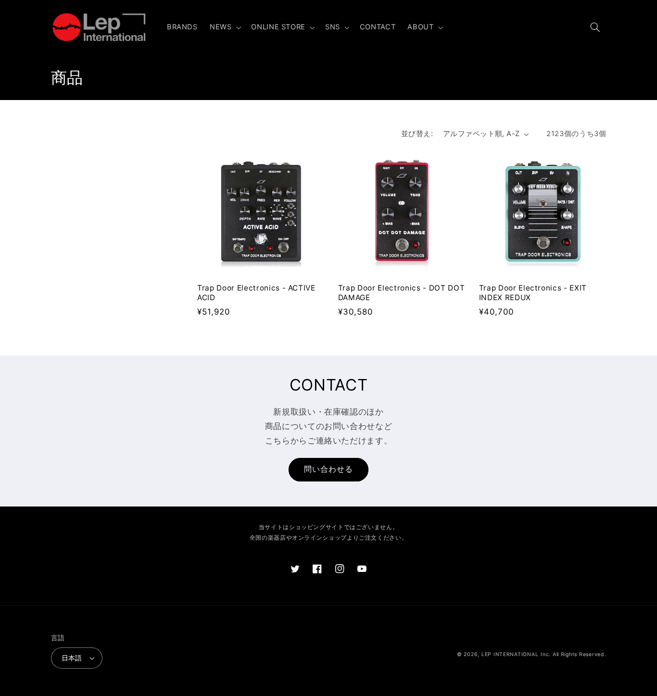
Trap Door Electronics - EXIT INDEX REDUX (533, 292)
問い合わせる (328, 469)
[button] (224, 27)
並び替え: (417, 133)
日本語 (72, 658)
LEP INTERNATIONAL (510, 654)
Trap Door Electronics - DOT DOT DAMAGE (401, 292)
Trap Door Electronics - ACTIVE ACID (256, 292)
